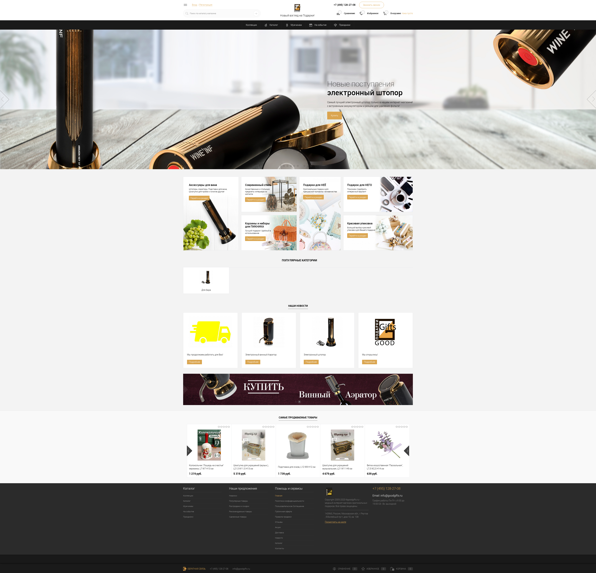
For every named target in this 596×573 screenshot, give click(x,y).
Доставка (279, 532)
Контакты (279, 548)
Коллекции (251, 25)
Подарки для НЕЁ (314, 184)
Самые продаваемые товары (298, 417)
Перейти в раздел (199, 198)
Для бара (206, 290)
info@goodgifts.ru (391, 495)
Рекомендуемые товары (240, 511)
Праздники (344, 25)
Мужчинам (296, 25)
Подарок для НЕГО (359, 184)
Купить (269, 115)
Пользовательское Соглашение (289, 506)
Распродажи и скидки (239, 506)
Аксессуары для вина (203, 184)
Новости (279, 538)
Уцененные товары (238, 517)
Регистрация (205, 5)
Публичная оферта (283, 511)
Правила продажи (283, 517)
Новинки (233, 496)
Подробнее (194, 362)
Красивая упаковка (359, 223)
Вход (194, 5)
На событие (320, 25)
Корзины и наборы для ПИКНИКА (257, 225)
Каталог (273, 25)
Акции (278, 527)
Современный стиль (258, 184)
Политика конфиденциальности (289, 501)
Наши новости (298, 306)
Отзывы (279, 522)
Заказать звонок (371, 5)
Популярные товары (238, 501)
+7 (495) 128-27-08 (219, 569)
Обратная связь (196, 569)
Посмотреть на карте (335, 522)
